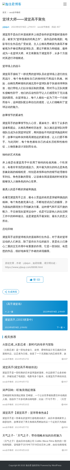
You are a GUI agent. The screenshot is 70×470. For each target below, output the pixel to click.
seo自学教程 (43, 27)
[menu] (65, 4)
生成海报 (12, 291)
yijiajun (5, 27)
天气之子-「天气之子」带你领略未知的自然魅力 (32, 435)
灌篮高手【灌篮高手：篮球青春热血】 (25, 412)
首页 (4, 12)
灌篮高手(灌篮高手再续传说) (20, 367)
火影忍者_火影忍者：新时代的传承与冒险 (28, 344)
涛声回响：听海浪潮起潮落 (19, 390)
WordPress (56, 465)
